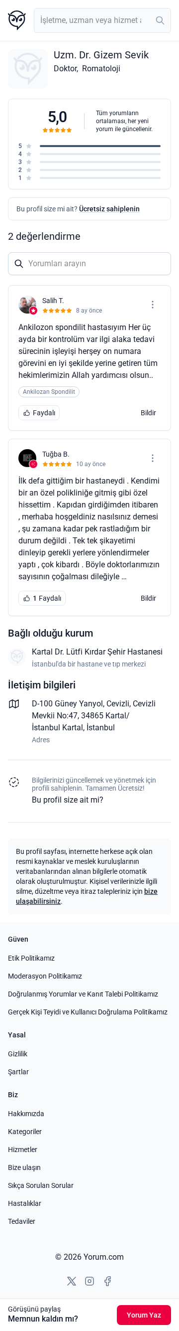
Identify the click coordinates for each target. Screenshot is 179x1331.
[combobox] (102, 20)
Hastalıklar (24, 1203)
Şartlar (18, 1072)
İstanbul (101, 727)
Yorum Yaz (144, 1315)
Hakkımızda (26, 1114)
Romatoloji (101, 68)
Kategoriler (25, 1132)
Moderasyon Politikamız (45, 976)
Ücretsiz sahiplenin (109, 209)
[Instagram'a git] (89, 1281)
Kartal (72, 727)
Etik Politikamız (31, 958)
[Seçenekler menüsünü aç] (153, 305)
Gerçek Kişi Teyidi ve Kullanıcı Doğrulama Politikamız (88, 1012)
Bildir (148, 413)
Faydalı (44, 413)
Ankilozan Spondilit (49, 391)
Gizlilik (17, 1054)
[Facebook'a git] (107, 1281)
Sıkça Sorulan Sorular (41, 1185)
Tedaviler (21, 1221)
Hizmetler (22, 1150)
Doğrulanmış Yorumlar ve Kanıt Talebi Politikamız (83, 994)
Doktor (65, 68)
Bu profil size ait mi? (67, 800)
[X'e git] (72, 1281)
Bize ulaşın (24, 1167)
